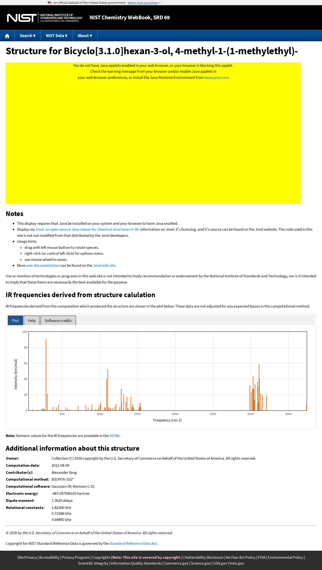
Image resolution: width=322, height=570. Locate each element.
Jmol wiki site (104, 265)
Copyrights (101, 557)
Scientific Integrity (93, 563)
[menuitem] (7, 35)
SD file (114, 435)
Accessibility (49, 557)
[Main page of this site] (7, 35)
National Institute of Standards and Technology (45, 17)
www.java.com (216, 77)
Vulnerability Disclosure (204, 557)
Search (26, 35)
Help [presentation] (32, 320)
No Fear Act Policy (241, 557)
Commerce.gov (176, 563)
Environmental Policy (285, 557)
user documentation (42, 265)
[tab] (15, 320)
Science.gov (201, 563)
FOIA (261, 557)
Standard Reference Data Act (133, 543)
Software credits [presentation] (58, 320)
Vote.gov (236, 563)
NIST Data (55, 35)
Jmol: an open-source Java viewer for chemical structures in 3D (87, 229)
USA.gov (220, 563)
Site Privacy (27, 557)
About (83, 35)
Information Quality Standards (136, 563)
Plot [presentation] (15, 320)
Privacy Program (76, 557)
